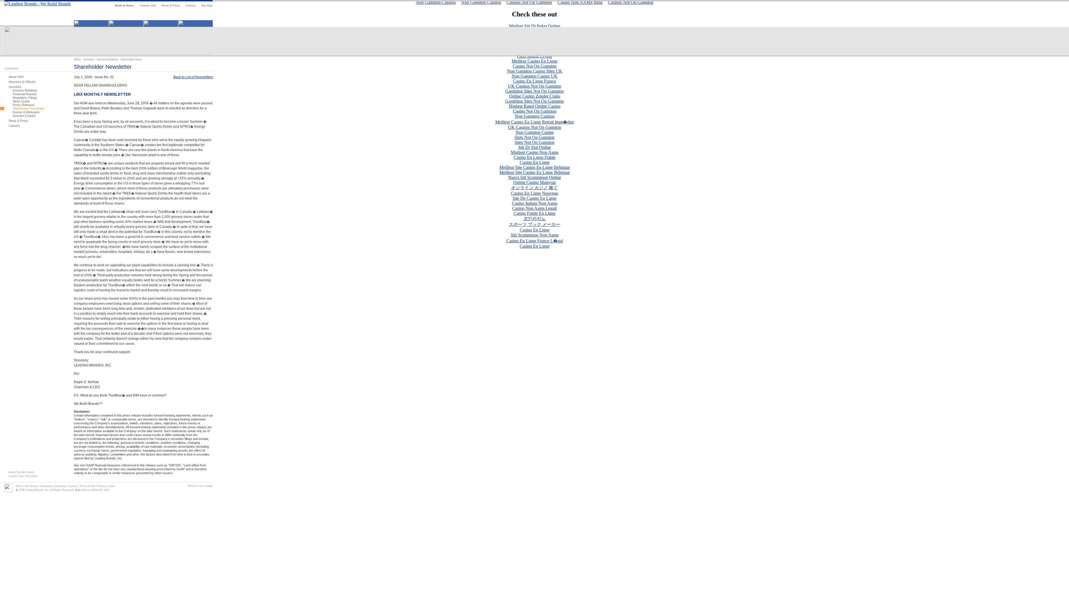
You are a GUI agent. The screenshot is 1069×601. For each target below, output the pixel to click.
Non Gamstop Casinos (535, 116)
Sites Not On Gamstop (535, 142)
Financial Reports (24, 94)
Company (88, 59)
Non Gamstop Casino (535, 132)
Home (77, 59)
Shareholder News (131, 59)
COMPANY (11, 68)
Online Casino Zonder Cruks (534, 96)
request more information (23, 476)
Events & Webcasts (26, 112)
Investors (15, 86)
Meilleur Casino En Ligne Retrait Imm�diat (534, 122)
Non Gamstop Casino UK (535, 76)
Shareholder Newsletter (29, 108)
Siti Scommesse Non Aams (534, 235)
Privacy (102, 486)
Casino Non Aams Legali (534, 208)
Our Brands (31, 486)
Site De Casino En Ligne (534, 198)
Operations (46, 486)
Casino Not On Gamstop (534, 66)
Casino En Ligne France (534, 81)
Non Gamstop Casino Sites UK (534, 71)
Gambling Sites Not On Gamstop (534, 91)
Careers (190, 5)
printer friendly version (21, 472)
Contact (72, 486)
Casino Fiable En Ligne (534, 213)
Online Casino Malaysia (534, 182)
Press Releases (24, 105)
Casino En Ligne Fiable (534, 157)
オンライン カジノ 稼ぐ (534, 187)
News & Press (171, 5)
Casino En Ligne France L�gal (534, 240)
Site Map (207, 5)
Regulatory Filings (25, 97)
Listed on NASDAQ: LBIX (94, 490)
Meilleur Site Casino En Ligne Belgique (534, 167)
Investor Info (148, 5)
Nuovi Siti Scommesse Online (534, 177)
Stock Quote (21, 101)
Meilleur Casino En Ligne (534, 61)
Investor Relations (107, 59)
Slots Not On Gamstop (534, 137)
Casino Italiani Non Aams (534, 203)
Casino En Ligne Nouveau (534, 193)
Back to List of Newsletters (193, 77)
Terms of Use (87, 486)
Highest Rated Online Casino (534, 106)
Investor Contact (24, 115)
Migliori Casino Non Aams (534, 152)
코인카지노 (534, 218)
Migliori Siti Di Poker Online (534, 26)
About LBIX (16, 76)
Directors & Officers (22, 81)
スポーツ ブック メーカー (534, 224)
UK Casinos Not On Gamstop (534, 86)
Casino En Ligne (535, 162)
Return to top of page (200, 485)
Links (112, 486)
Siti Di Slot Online (534, 147)
